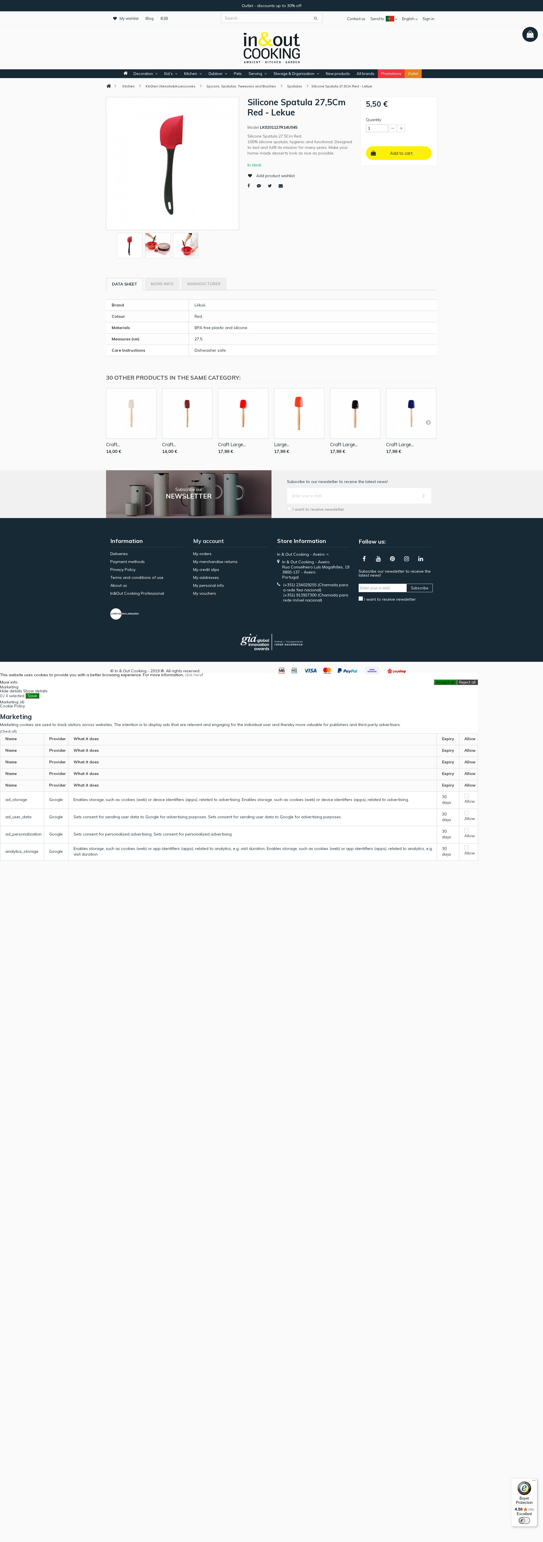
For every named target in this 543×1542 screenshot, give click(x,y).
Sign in (428, 18)
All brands (365, 73)
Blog (150, 18)
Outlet (413, 73)
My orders (202, 553)
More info (162, 283)
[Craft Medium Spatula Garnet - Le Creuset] (187, 413)
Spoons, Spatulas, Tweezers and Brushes (241, 86)
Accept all (445, 682)
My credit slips (206, 569)
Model (253, 127)
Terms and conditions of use (136, 577)
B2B (164, 18)
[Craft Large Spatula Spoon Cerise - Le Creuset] (243, 413)
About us (118, 585)
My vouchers (204, 593)
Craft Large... (232, 444)
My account (208, 540)
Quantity (373, 119)
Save (32, 695)
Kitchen (190, 73)
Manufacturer (204, 283)
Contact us (356, 18)
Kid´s (168, 73)
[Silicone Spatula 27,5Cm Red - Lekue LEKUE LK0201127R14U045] (129, 245)
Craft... (113, 444)
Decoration (143, 73)
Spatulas (294, 86)
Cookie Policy (12, 705)
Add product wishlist (275, 175)
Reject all (467, 682)
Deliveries (119, 553)
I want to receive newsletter (318, 509)
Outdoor (215, 73)
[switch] (524, 1520)
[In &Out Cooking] (271, 47)
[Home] (108, 86)
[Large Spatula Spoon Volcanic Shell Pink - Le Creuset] (299, 413)
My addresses (206, 577)
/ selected (12, 695)
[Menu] (534, 1481)
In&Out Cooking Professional (137, 593)
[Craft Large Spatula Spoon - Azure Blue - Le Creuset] (411, 413)
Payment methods (127, 561)
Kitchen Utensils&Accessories (170, 86)
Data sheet (124, 284)
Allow (469, 801)
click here (193, 674)
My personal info (208, 585)
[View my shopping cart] (530, 34)
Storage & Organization (293, 73)
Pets (238, 73)
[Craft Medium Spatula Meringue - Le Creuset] (131, 413)
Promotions (391, 73)
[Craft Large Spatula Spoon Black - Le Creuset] (355, 413)
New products (338, 73)
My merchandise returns (215, 561)
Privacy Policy (122, 569)
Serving (255, 73)
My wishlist (129, 18)
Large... (281, 444)
